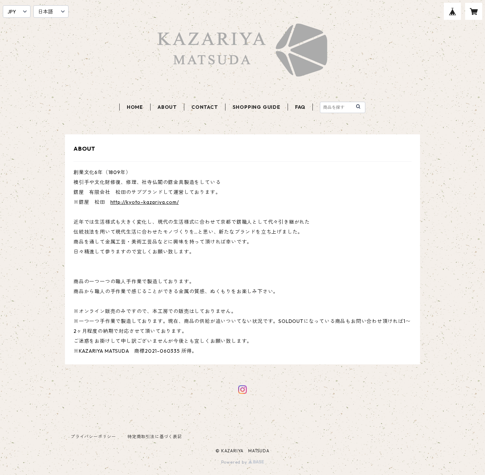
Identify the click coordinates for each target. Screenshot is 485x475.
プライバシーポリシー (93, 436)
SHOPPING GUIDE (256, 107)
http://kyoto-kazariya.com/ (144, 202)
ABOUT (167, 107)
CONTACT (204, 107)
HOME (135, 107)
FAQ (300, 107)
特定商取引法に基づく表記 (154, 436)
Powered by (235, 462)
